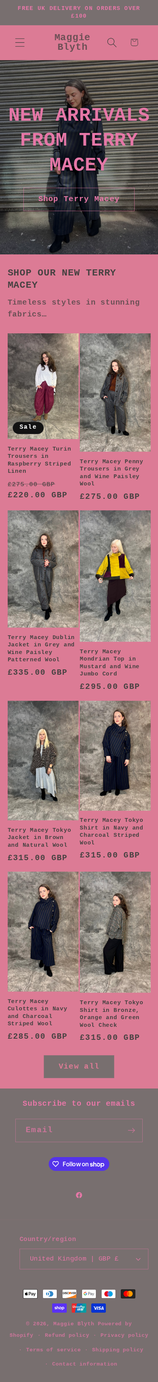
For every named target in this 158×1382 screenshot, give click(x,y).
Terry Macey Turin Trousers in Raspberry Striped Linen (39, 460)
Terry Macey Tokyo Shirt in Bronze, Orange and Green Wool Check (111, 1014)
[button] (20, 42)
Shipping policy (117, 1350)
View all (79, 1066)
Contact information (84, 1364)
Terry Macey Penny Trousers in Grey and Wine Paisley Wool (111, 473)
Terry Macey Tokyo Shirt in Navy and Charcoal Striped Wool (111, 831)
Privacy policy (124, 1335)
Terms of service (53, 1350)
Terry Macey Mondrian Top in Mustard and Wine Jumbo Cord (110, 663)
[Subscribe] (131, 1130)
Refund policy (67, 1335)
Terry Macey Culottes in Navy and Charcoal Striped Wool (37, 1013)
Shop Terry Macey (79, 199)
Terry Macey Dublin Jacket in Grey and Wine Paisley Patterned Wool (41, 649)
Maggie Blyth (73, 1324)
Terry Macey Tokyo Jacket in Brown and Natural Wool (39, 838)
